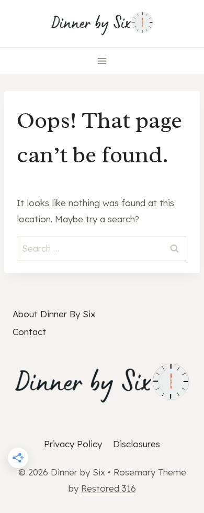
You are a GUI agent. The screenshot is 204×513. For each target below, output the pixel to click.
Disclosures (136, 443)
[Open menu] (102, 61)
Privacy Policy (73, 443)
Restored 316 (108, 488)
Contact (29, 331)
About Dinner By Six (54, 313)
